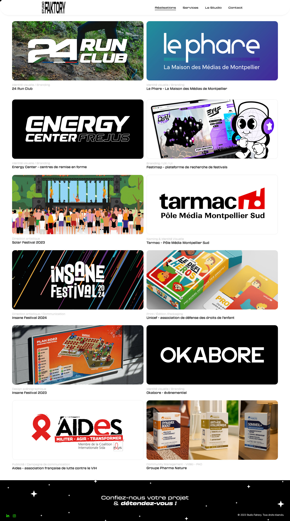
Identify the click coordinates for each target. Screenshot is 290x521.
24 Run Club (22, 88)
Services (190, 7)
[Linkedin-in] (7, 516)
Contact (235, 7)
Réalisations (165, 7)
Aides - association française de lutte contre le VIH (54, 468)
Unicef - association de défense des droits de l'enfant (190, 318)
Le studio (213, 7)
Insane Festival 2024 (29, 318)
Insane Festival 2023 (29, 393)
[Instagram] (14, 516)
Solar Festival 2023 (28, 242)
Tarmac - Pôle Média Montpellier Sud (178, 243)
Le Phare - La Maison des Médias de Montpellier (187, 88)
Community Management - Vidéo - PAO (174, 464)
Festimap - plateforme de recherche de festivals (187, 167)
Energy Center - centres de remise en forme (49, 167)
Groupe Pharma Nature (167, 468)
